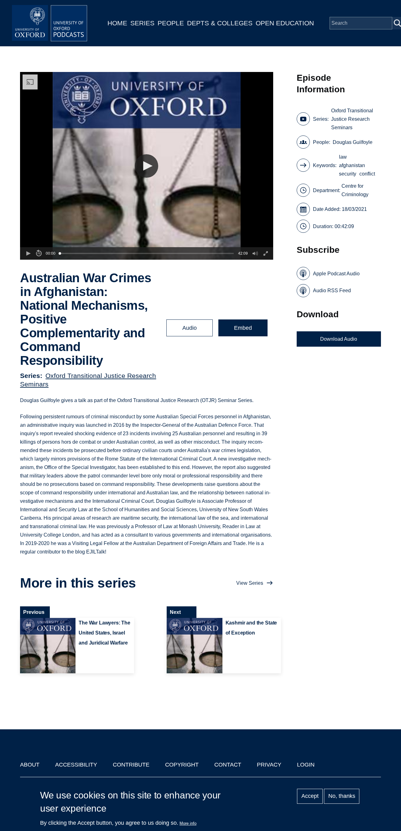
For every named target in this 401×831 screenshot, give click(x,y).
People (171, 23)
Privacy (269, 765)
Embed (243, 328)
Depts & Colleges (220, 23)
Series (142, 23)
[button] (146, 166)
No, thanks (341, 796)
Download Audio (338, 339)
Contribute (131, 765)
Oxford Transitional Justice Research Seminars (352, 119)
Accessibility (76, 765)
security (347, 173)
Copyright (182, 765)
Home (117, 23)
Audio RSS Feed (332, 290)
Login (306, 765)
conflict (367, 173)
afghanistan (352, 165)
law (343, 157)
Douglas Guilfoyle (352, 142)
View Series (249, 583)
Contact (227, 765)
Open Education (285, 23)
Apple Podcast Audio (336, 273)
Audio (189, 328)
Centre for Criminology (354, 190)
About (29, 765)
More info (188, 823)
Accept (310, 796)
